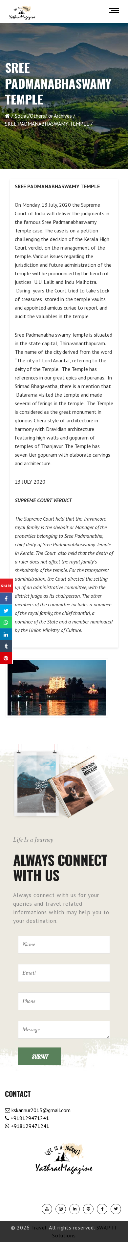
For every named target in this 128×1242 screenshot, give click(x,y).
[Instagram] (60, 1209)
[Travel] (22, 13)
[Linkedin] (74, 1209)
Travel (39, 1227)
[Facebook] (102, 1209)
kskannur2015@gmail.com (40, 1110)
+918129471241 (29, 1118)
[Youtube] (47, 1209)
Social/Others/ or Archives (43, 115)
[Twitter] (116, 1209)
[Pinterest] (88, 1209)
